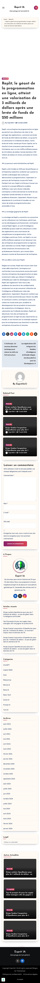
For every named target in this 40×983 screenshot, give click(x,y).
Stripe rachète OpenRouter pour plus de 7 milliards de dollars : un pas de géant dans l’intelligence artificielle (18, 614)
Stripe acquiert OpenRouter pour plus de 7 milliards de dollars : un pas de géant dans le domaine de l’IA (19, 649)
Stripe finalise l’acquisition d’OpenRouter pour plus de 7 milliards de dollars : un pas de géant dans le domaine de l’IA (19, 640)
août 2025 (7, 784)
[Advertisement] (20, 54)
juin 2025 (6, 794)
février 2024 (7, 824)
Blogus (35, 968)
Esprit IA (19, 7)
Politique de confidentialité (11, 842)
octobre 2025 (8, 774)
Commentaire (9, 475)
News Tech (7, 695)
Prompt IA (6, 705)
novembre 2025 (9, 769)
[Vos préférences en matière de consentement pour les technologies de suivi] (3, 979)
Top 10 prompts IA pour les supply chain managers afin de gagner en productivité (18, 622)
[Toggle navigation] (3, 8)
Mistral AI (6, 685)
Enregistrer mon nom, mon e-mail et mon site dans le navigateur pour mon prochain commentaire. (19, 536)
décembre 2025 (9, 764)
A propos (20, 979)
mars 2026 (7, 749)
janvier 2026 (7, 759)
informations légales (30, 974)
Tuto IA (5, 710)
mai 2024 (6, 809)
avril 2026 (7, 744)
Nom (6, 503)
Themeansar (21, 971)
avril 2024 (7, 814)
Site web (7, 521)
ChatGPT (6, 665)
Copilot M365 (7, 670)
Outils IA (6, 700)
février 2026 (7, 754)
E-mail (6, 512)
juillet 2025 (7, 789)
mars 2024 (7, 819)
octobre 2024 (8, 799)
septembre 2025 (9, 779)
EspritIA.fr (11, 123)
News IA (5, 78)
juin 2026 (6, 734)
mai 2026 (6, 739)
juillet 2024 (7, 804)
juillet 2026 (7, 729)
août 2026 (7, 724)
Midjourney (7, 680)
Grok (5, 675)
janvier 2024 (7, 828)
